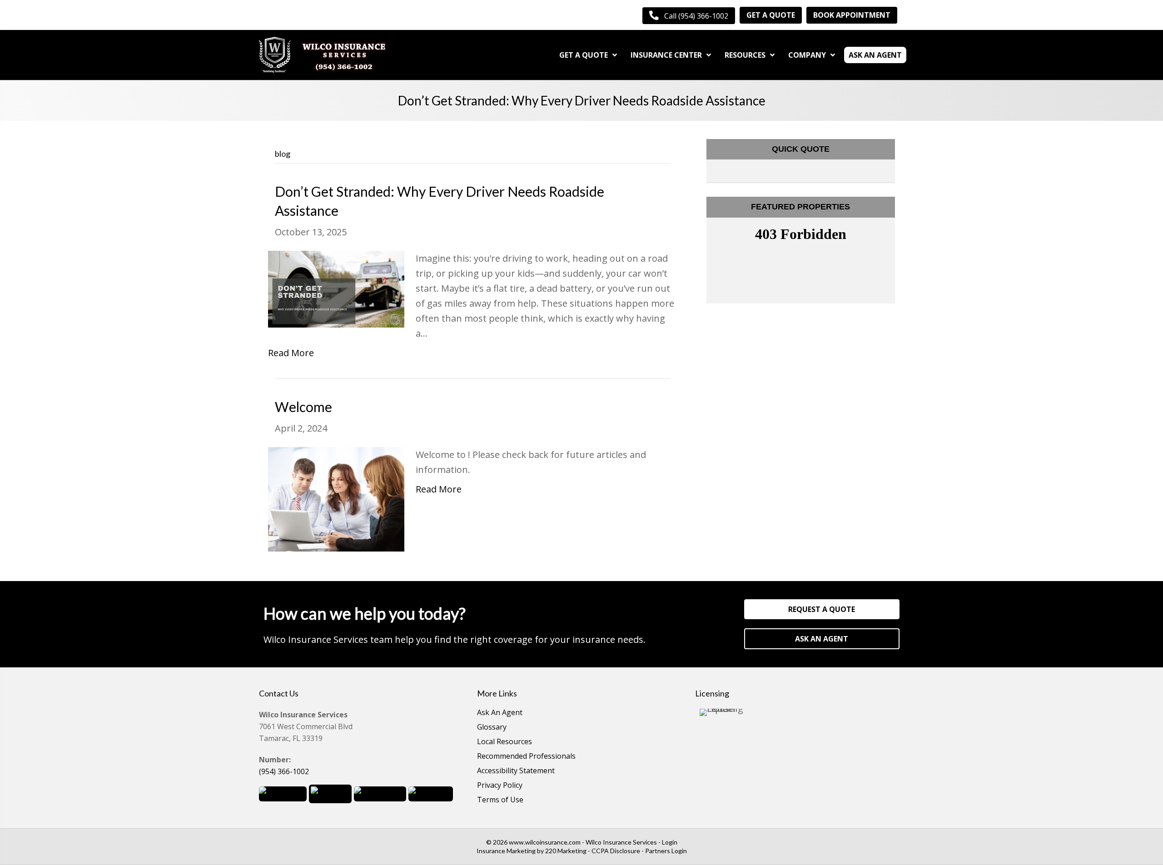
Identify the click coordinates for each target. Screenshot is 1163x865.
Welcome (303, 406)
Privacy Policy (499, 785)
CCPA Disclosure (615, 851)
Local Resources (504, 742)
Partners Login (666, 851)
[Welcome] (336, 498)
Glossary (492, 727)
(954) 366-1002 (284, 771)
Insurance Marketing (506, 851)
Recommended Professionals (526, 756)
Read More (291, 353)
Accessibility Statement (516, 771)
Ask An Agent (499, 713)
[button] (688, 15)
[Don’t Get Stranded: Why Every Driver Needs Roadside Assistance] (336, 288)
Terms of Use (500, 800)
